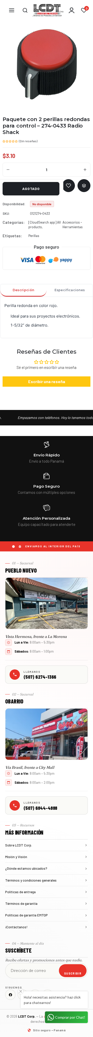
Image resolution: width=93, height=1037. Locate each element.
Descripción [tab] (23, 290)
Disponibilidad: (14, 204)
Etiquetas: (12, 235)
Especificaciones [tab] (70, 290)
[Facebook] (10, 994)
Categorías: (14, 222)
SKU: (6, 213)
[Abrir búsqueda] (25, 10)
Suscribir (72, 973)
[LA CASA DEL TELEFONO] (48, 10)
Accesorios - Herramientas (73, 224)
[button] (10, 140)
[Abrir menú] (11, 10)
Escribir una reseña (46, 381)
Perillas (33, 236)
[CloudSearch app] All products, (44, 224)
